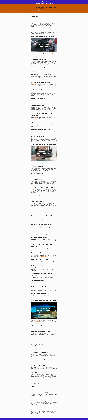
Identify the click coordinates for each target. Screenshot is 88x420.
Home (49, 10)
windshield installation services (38, 321)
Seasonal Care (51, 3)
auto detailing (35, 84)
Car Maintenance (37, 3)
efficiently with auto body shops (42, 256)
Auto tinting (51, 53)
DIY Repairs (46, 3)
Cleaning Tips (42, 3)
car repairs (35, 117)
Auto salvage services (34, 189)
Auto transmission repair (38, 220)
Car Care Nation (44, 1)
